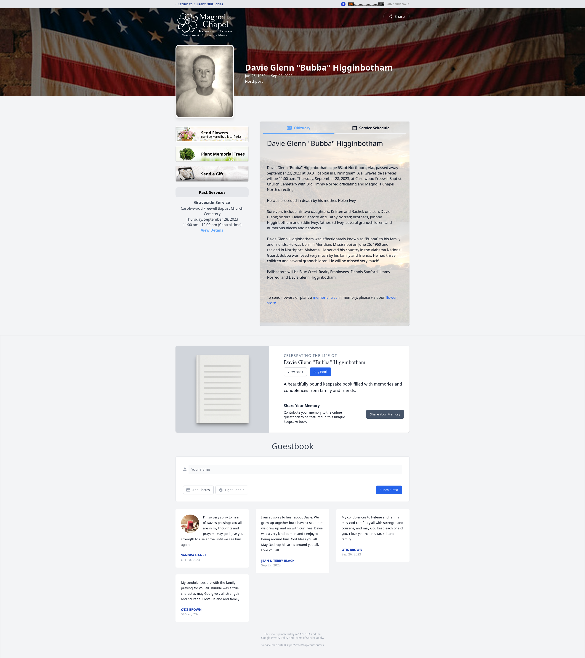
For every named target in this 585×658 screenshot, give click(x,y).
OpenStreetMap (297, 645)
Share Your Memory (385, 414)
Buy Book (320, 372)
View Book (295, 372)
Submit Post (389, 490)
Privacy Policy (279, 638)
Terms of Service (305, 638)
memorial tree (325, 297)
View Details (212, 230)
